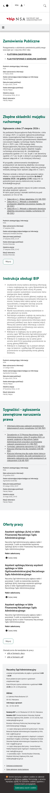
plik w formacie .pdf (15, 657)
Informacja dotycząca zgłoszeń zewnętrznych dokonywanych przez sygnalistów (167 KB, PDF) (26, 427)
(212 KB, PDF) (26, 199)
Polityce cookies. (21, 779)
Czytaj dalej (12, 558)
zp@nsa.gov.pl (15, 734)
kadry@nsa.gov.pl (16, 751)
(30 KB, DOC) (26, 203)
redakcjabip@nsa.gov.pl (14, 720)
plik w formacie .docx (16, 653)
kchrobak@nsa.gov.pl (11, 183)
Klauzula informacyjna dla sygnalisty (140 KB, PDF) (25, 450)
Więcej (8, 261)
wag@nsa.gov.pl (16, 744)
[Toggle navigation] (3, 27)
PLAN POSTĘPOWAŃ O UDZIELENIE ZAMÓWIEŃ (26, 59)
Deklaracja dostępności (14, 766)
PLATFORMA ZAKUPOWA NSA (19, 54)
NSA (16, 5)
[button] (22, 5)
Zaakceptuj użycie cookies (25, 788)
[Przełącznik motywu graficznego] (6, 5)
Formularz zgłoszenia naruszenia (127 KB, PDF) (26, 446)
